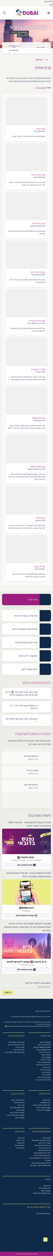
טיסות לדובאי (46, 1138)
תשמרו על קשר (45, 1191)
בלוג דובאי (21, 1138)
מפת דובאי (21, 1105)
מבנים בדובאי (46, 1072)
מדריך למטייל (20, 1140)
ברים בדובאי (46, 1067)
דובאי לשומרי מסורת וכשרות (41, 1105)
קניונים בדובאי (45, 1055)
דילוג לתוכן (48, 1)
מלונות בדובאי (19, 1047)
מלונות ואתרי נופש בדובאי (16, 1042)
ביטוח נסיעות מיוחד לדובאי (42, 1155)
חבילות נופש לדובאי (44, 1150)
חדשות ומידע (20, 1148)
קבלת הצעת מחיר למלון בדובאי (14, 1052)
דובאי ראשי (46, 1186)
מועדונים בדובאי (45, 1070)
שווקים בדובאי (46, 1057)
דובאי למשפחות (45, 1102)
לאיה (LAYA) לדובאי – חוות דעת (40, 1165)
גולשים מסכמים (19, 1145)
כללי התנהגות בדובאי (17, 1100)
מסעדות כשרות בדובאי (43, 1107)
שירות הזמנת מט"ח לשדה (42, 1145)
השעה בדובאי (20, 1110)
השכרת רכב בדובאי (44, 1143)
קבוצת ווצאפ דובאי (44, 1188)
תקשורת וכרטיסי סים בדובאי (15, 1115)
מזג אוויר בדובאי (19, 1102)
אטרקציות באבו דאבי (43, 1045)
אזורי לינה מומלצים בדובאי (16, 1045)
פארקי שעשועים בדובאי (43, 1050)
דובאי (46, 60)
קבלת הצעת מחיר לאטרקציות (41, 1140)
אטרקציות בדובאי (44, 1042)
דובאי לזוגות (46, 1100)
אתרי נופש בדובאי (18, 1050)
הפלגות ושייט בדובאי (44, 1077)
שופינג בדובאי (40, 87)
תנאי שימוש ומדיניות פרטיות (41, 1193)
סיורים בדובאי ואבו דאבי (42, 1080)
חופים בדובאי (46, 1075)
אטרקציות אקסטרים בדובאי (41, 1047)
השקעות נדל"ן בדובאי (43, 1110)
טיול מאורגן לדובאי (44, 1148)
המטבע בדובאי (19, 1117)
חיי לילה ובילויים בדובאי (43, 1065)
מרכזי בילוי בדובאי (44, 1052)
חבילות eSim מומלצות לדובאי (41, 1163)
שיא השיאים (20, 1143)
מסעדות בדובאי (45, 1060)
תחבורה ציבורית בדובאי (17, 1112)
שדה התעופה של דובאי (17, 1107)
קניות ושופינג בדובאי (44, 1062)
